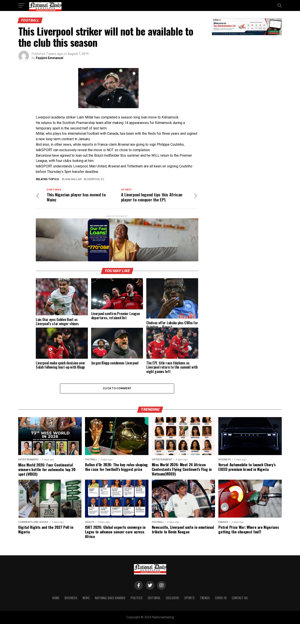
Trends (205, 597)
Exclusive (172, 597)
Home (55, 597)
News (86, 597)
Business (71, 597)
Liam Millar (72, 179)
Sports (189, 597)
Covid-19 (220, 597)
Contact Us (240, 597)
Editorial (154, 597)
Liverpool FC (94, 179)
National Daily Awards (110, 597)
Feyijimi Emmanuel (49, 58)
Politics (137, 597)
